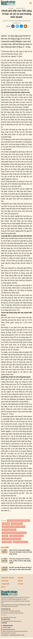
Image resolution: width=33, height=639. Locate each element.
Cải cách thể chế (20, 8)
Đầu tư (3, 587)
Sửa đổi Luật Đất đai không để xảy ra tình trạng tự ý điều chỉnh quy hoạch (20, 568)
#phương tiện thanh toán (20, 542)
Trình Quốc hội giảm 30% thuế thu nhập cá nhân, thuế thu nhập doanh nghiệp (20, 560)
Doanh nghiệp (5, 584)
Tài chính (20, 584)
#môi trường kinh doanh (9, 529)
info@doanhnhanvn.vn (9, 629)
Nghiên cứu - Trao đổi (7, 578)
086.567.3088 (6, 627)
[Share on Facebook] (13, 26)
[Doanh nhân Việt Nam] (9, 593)
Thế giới (20, 581)
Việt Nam (10, 8)
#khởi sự (5, 536)
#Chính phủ (6, 523)
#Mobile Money (7, 542)
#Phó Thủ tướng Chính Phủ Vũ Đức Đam (18, 520)
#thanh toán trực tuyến (16, 536)
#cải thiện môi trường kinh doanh (11, 539)
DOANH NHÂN (4, 581)
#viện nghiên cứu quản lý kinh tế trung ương (14, 532)
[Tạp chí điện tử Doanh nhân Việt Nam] (8, 3)
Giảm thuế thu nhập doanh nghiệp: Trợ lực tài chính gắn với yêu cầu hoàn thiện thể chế (20, 552)
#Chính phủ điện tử (17, 523)
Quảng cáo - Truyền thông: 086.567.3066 (13, 635)
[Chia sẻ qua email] (25, 26)
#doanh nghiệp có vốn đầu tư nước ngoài (13, 526)
